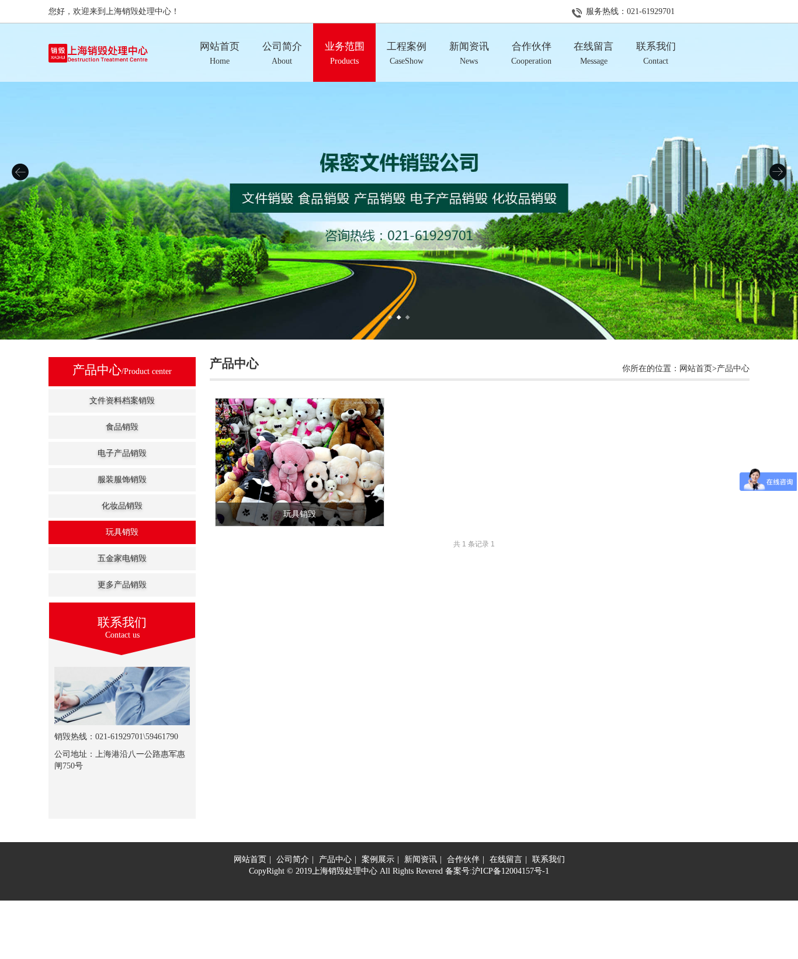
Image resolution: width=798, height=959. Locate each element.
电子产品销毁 (122, 453)
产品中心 (335, 859)
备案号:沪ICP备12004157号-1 (497, 871)
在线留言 (506, 859)
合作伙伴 (463, 859)
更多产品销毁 (122, 584)
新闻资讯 (420, 859)
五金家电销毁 (122, 558)
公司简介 (292, 859)
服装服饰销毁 (122, 479)
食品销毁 (122, 427)
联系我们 (548, 859)
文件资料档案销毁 (122, 400)
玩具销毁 (122, 532)
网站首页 (250, 859)
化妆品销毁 (122, 505)
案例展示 (378, 859)
